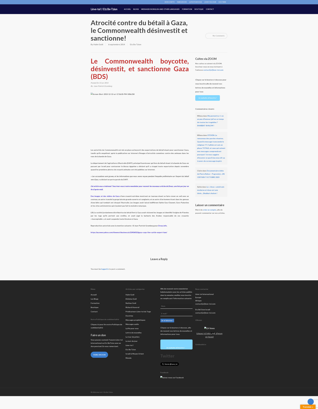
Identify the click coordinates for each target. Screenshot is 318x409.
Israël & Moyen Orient (135, 354)
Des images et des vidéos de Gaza (105, 196)
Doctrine (129, 316)
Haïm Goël (98, 44)
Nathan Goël (131, 303)
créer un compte (209, 210)
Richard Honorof (132, 307)
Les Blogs (94, 299)
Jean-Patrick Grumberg (103, 86)
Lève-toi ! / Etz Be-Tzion (104, 9)
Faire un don (99, 355)
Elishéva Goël (131, 299)
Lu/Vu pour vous (132, 328)
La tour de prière (132, 337)
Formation (95, 303)
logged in (105, 269)
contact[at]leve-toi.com (213, 70)
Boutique (94, 307)
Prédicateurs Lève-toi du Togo (138, 311)
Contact (94, 311)
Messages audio (132, 324)
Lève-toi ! (130, 345)
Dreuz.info (162, 226)
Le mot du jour (132, 341)
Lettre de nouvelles (134, 333)
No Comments (218, 36)
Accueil (94, 295)
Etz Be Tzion (135, 44)
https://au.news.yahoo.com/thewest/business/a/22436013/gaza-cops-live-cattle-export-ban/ (129, 232)
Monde (128, 358)
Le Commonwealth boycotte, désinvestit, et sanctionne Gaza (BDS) (140, 68)
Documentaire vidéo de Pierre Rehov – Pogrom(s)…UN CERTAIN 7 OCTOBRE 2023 (211, 174)
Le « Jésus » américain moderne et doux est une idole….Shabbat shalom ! (210, 190)
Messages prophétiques (135, 320)
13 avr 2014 (103, 83)
